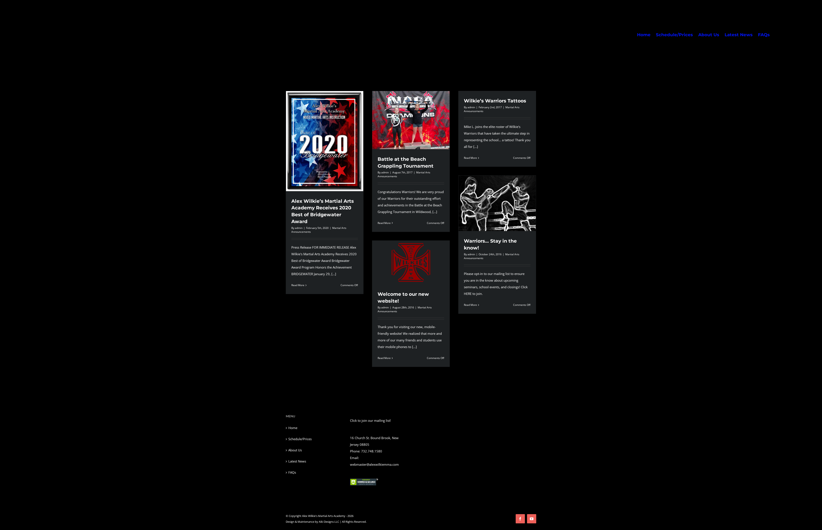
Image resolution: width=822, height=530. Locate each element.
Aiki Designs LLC (329, 522)
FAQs (292, 472)
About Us (295, 450)
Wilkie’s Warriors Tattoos (495, 101)
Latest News (297, 461)
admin (298, 228)
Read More (297, 285)
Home (292, 428)
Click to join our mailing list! (370, 420)
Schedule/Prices (300, 439)
